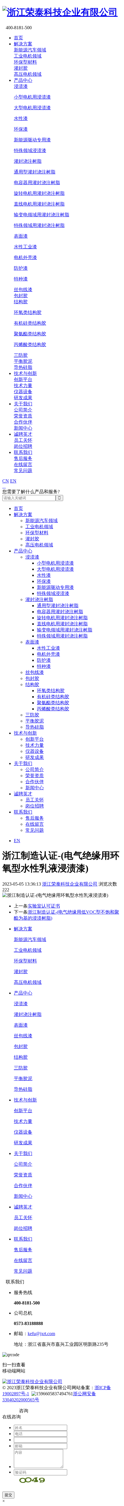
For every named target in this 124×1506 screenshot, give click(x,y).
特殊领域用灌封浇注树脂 (39, 225)
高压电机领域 (28, 74)
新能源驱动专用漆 (32, 139)
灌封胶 (21, 68)
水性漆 (21, 118)
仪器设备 (23, 391)
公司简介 (23, 409)
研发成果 (23, 397)
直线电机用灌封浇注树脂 (39, 204)
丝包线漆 (23, 289)
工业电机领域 (28, 55)
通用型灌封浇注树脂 (34, 171)
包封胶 (21, 295)
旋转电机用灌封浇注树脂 (39, 193)
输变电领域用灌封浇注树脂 (41, 214)
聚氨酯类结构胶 (30, 333)
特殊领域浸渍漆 (30, 150)
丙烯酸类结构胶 (30, 344)
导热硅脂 (23, 367)
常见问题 (23, 470)
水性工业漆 (25, 246)
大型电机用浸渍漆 (32, 107)
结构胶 (21, 301)
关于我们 (23, 403)
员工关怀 (23, 440)
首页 (18, 37)
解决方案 (23, 43)
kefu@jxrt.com (41, 1333)
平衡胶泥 (23, 361)
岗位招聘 (23, 446)
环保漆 (21, 129)
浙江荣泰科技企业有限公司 (69, 884)
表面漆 (21, 236)
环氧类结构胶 (28, 312)
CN (5, 480)
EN (13, 480)
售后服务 (23, 458)
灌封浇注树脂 (28, 161)
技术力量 (23, 385)
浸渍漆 (21, 86)
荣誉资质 (23, 415)
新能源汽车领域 (30, 49)
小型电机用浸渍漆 (32, 97)
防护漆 (21, 268)
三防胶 (21, 355)
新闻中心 (23, 428)
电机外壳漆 (25, 257)
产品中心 (23, 80)
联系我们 (23, 452)
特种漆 (21, 278)
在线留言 (23, 464)
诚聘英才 (23, 434)
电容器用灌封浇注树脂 (37, 182)
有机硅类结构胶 (30, 323)
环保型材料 (25, 62)
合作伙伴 (23, 422)
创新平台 (23, 379)
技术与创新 (25, 373)
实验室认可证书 (44, 905)
